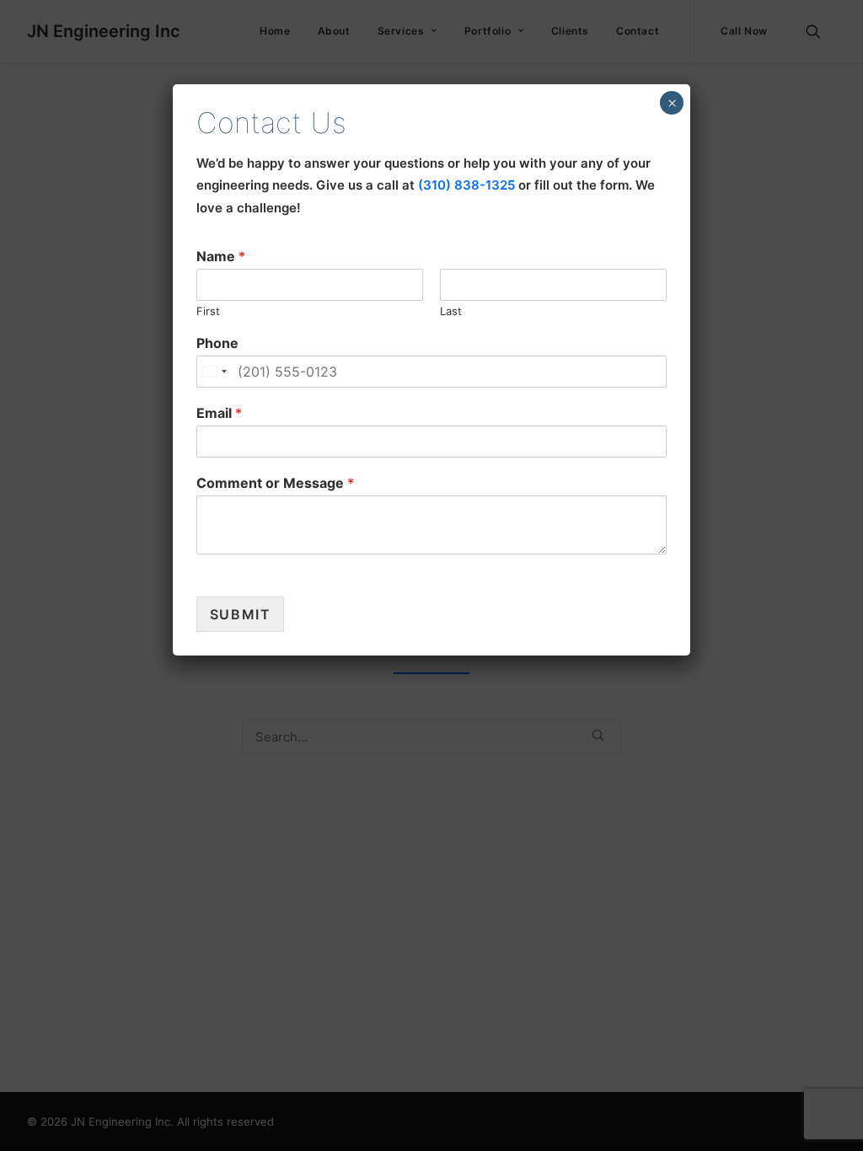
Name (220, 256)
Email (219, 412)
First (208, 311)
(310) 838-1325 (466, 185)
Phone (217, 343)
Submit (240, 614)
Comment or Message (275, 482)
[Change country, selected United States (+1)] (214, 372)
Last (451, 311)
